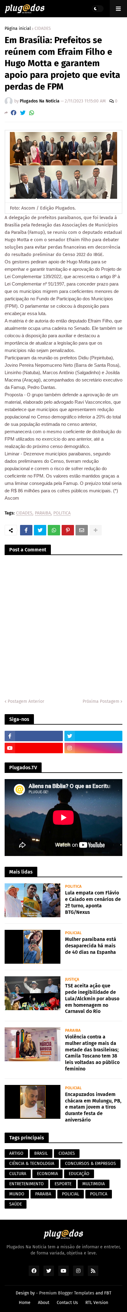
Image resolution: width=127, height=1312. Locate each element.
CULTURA (17, 1173)
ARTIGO (16, 1153)
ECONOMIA (47, 1173)
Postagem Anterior (26, 701)
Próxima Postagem (101, 701)
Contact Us (67, 1302)
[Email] (82, 530)
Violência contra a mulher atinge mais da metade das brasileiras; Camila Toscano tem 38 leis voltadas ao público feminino (92, 1053)
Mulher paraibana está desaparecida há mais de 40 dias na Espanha (90, 945)
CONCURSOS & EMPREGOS (90, 1163)
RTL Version (96, 1302)
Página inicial (18, 28)
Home (25, 1302)
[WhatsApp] (31, 113)
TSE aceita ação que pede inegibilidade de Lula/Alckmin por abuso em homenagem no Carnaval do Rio (92, 998)
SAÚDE (15, 1204)
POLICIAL (70, 1194)
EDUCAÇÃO (79, 1173)
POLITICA (62, 513)
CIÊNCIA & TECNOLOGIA (31, 1163)
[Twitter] (23, 113)
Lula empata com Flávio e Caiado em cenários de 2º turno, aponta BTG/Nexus (93, 902)
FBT (107, 1293)
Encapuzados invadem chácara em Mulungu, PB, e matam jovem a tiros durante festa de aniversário (93, 1107)
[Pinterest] (68, 530)
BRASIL (41, 1153)
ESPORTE (63, 1183)
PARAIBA (43, 513)
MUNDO (16, 1194)
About (43, 1302)
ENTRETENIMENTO (26, 1183)
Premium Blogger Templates (66, 1293)
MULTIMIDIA (93, 1183)
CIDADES (43, 28)
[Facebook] (13, 113)
